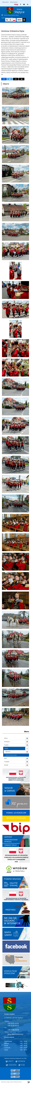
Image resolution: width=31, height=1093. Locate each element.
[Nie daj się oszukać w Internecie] (16, 926)
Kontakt (6, 765)
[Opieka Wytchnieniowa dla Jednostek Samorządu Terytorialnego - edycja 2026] (16, 862)
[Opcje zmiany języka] (14, 20)
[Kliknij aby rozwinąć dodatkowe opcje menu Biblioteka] (27, 752)
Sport (5, 758)
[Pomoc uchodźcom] (16, 821)
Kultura (6, 748)
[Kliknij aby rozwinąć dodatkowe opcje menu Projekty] (27, 745)
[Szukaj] (7, 20)
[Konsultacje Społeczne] (16, 977)
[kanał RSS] (28, 4)
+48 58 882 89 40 (13, 1023)
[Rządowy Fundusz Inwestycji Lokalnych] (16, 782)
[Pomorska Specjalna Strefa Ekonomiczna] (16, 990)
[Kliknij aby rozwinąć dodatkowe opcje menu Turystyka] (27, 761)
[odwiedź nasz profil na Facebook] (20, 4)
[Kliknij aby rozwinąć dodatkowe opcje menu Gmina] (27, 738)
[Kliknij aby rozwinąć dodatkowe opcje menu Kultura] (27, 748)
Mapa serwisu (5, 2)
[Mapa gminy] (16, 939)
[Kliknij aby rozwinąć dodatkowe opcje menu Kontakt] (27, 765)
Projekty (6, 745)
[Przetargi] (16, 913)
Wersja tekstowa (13, 2)
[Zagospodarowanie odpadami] (16, 846)
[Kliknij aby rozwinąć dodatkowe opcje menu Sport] (27, 758)
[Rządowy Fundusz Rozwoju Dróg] (16, 900)
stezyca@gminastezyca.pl (15, 1034)
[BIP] (16, 833)
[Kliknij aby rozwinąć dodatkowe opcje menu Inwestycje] (27, 741)
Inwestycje (7, 741)
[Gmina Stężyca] (16, 952)
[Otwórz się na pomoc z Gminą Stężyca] (16, 808)
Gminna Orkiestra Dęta (11, 755)
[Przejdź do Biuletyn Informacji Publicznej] (16, 4)
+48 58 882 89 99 (13, 1029)
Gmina (5, 738)
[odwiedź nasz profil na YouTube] (24, 4)
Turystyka (6, 761)
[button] (10, 20)
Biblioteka (8, 751)
